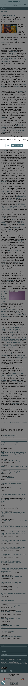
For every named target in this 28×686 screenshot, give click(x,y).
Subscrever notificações (17, 145)
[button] (3, 682)
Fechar (7, 145)
